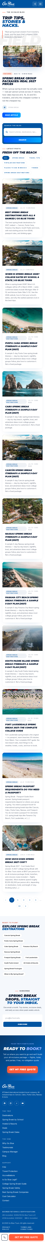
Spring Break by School (12, 1119)
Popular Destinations (14, 163)
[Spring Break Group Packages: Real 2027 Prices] (22, 56)
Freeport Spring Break (12, 957)
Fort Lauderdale (31, 957)
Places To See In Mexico (15, 168)
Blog (4, 1156)
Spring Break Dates (10, 1132)
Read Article (11, 115)
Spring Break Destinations (16, 172)
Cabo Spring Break (11, 946)
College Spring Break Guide (14, 1184)
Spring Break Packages (13, 968)
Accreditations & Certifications (18, 1212)
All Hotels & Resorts (31, 963)
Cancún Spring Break (12, 935)
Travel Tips (34, 158)
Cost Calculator (9, 1196)
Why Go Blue (8, 1143)
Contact (5, 1200)
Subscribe (22, 1024)
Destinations (7, 1115)
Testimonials (7, 1147)
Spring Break (18, 158)
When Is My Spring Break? (14, 974)
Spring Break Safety (11, 1188)
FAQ (4, 1167)
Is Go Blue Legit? (9, 1179)
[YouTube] (22, 1103)
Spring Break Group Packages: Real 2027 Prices (19, 81)
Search (22, 140)
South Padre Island (11, 963)
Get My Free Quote (22, 1069)
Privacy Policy (6, 1228)
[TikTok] (16, 1103)
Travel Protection (10, 1171)
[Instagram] (10, 1103)
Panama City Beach (30, 946)
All (5, 158)
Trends (35, 168)
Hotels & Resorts (9, 1124)
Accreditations (8, 1175)
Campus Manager (10, 1151)
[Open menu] (40, 4)
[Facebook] (4, 1103)
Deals (4, 1128)
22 (19, 906)
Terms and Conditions (27, 1228)
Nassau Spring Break (12, 952)
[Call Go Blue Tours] (4, 1237)
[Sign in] (35, 4)
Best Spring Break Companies (15, 1192)
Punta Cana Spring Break (13, 941)
